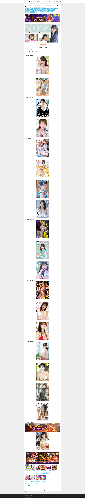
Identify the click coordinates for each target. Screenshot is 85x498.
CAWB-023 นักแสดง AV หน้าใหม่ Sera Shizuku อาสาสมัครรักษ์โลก (32, 471)
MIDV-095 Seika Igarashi (28, 10)
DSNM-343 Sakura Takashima (42, 8)
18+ (25, 8)
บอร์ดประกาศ (50, 1)
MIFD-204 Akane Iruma (33, 10)
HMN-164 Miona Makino (27, 9)
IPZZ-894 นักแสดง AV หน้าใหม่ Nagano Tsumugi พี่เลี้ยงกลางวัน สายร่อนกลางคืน (32, 482)
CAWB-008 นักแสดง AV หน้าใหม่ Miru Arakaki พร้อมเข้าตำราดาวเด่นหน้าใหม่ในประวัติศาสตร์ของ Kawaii (38, 482)
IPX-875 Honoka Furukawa (43, 9)
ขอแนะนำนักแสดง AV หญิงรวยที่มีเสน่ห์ (43, 490)
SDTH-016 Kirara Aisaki (34, 11)
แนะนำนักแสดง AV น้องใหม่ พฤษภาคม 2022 (29, 12)
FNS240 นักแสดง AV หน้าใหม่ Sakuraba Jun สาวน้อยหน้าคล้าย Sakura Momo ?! (27, 471)
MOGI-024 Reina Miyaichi (46, 10)
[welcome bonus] (42, 18)
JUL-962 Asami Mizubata (51, 9)
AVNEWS (29, 8)
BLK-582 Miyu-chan (36, 8)
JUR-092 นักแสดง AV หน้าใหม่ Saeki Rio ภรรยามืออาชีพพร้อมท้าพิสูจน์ (54, 471)
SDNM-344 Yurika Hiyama (28, 11)
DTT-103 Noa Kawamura (48, 8)
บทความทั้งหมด (47, 1)
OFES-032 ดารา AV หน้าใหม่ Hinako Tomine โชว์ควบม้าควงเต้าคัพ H (43, 481)
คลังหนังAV (39, 1)
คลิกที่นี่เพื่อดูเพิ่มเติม (42, 44)
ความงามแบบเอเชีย (55, 1)
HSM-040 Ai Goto (33, 9)
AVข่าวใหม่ (32, 1)
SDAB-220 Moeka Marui (52, 10)
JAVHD (47, 9)
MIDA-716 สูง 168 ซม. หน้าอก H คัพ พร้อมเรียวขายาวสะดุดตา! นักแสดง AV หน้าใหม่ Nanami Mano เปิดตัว (38, 472)
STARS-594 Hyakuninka (44, 11)
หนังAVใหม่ (36, 1)
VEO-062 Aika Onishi (50, 11)
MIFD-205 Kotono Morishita (40, 10)
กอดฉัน (32, 7)
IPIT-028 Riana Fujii (38, 9)
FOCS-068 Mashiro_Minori (54, 8)
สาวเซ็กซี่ (43, 1)
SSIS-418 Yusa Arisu (39, 11)
